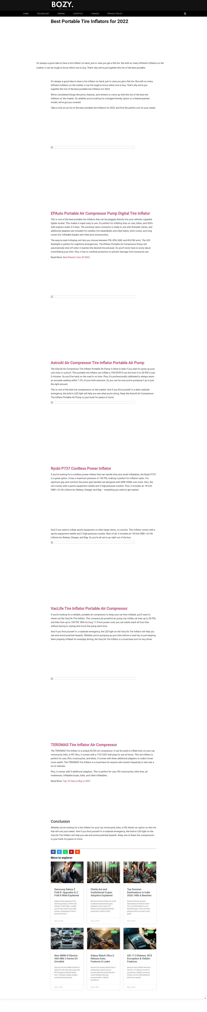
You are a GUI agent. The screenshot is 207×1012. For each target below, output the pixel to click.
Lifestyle (78, 14)
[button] (185, 14)
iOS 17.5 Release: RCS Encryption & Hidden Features (139, 958)
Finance (95, 14)
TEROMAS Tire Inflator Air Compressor (84, 744)
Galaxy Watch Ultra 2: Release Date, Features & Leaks (103, 958)
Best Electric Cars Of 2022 (76, 257)
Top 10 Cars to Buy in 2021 (77, 781)
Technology (43, 14)
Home (26, 14)
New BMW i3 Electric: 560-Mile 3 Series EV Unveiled (66, 958)
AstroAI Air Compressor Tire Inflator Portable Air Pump (97, 362)
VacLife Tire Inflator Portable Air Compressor (89, 608)
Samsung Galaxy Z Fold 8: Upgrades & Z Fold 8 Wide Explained (66, 892)
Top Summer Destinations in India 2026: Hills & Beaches (139, 892)
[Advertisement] (103, 43)
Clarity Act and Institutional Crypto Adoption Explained (101, 892)
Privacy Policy (114, 14)
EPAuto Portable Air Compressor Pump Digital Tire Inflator (100, 213)
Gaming (61, 14)
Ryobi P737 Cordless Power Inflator (81, 468)
